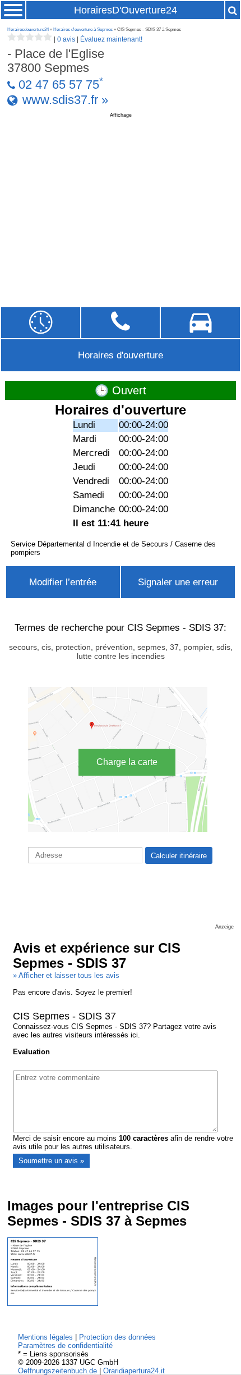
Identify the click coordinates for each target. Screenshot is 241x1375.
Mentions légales (45, 1337)
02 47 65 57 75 (58, 85)
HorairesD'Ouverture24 (125, 10)
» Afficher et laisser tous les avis (66, 975)
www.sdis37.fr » (65, 100)
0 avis (66, 39)
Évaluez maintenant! (111, 39)
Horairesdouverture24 (28, 29)
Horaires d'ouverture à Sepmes (83, 29)
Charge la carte (126, 762)
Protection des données (117, 1337)
